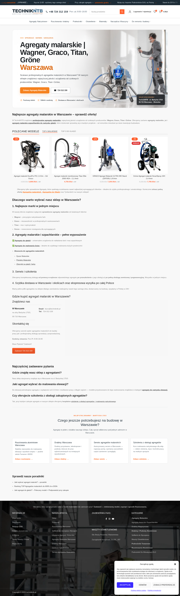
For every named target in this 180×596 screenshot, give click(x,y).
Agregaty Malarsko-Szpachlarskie (145, 522)
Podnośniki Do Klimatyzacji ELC (144, 552)
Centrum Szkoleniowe (60, 548)
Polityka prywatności (154, 590)
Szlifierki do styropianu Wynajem (64, 531)
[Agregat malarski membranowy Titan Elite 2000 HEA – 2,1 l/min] (70, 155)
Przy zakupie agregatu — (87, 3)
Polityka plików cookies (138, 590)
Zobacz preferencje (164, 585)
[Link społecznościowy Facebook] (106, 519)
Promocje (55, 522)
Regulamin (16, 522)
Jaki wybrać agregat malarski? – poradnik (30, 482)
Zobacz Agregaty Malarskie (34, 90)
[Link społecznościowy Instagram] (109, 519)
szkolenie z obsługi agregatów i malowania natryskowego (93, 401)
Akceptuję (125, 585)
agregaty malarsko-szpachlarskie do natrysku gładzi (34, 123)
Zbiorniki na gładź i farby (25, 264)
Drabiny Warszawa (59, 544)
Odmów (142, 585)
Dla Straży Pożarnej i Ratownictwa (105, 535)
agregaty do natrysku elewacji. (155, 390)
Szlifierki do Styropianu (140, 535)
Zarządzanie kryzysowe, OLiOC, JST (106, 540)
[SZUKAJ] (122, 11)
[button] (175, 564)
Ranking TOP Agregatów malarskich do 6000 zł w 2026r (36, 486)
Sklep (54, 518)
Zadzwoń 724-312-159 (23, 351)
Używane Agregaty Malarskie (63, 535)
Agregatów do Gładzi (51, 192)
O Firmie (15, 535)
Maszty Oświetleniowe (140, 539)
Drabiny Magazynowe (140, 527)
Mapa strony (17, 544)
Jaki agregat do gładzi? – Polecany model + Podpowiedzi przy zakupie (41, 490)
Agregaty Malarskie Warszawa (63, 539)
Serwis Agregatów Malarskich (63, 552)
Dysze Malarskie (22, 256)
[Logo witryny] (27, 12)
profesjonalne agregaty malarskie (47, 120)
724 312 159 (60, 90)
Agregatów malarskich (32, 192)
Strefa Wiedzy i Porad (20, 539)
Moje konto (16, 518)
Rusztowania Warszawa (61, 527)
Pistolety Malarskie (23, 260)
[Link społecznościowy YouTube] (113, 519)
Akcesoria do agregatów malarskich (29, 251)
